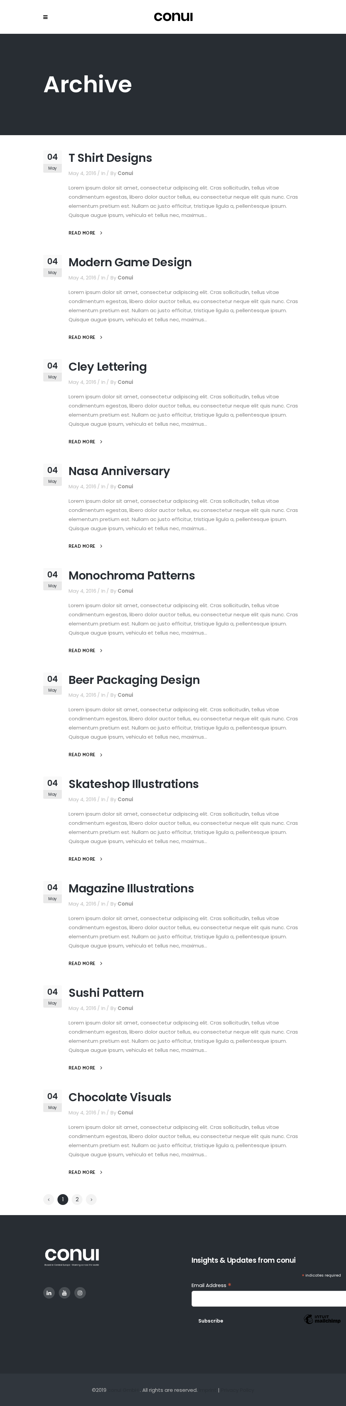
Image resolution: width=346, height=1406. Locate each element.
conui (125, 173)
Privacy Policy (237, 1389)
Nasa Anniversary (119, 471)
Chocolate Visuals (120, 1097)
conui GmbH (123, 1389)
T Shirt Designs (110, 158)
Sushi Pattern (106, 993)
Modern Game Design (130, 262)
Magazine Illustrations (131, 888)
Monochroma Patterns (132, 575)
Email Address (211, 1285)
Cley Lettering (108, 367)
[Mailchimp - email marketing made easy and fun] (322, 1324)
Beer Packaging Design (134, 680)
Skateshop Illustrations (134, 784)
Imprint (208, 1389)
